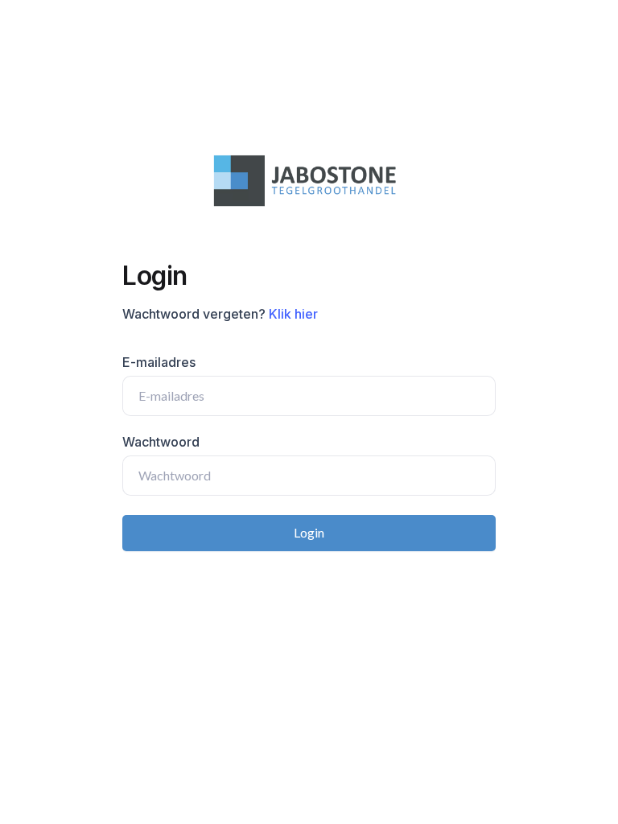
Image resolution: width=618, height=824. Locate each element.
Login (309, 532)
